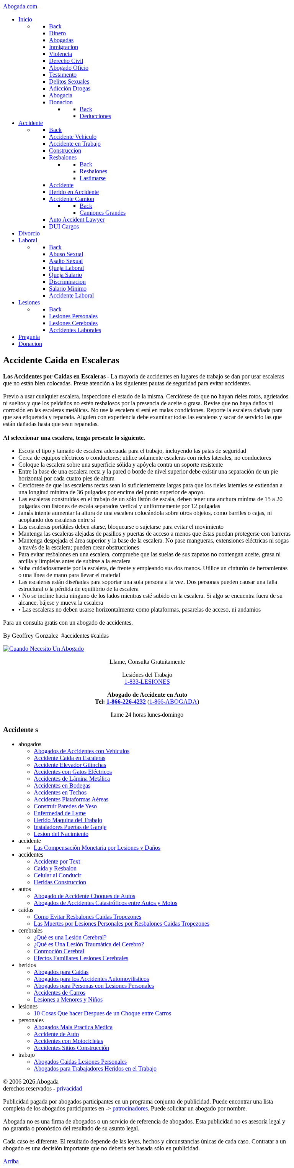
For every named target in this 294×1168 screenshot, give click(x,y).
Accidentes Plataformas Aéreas (71, 799)
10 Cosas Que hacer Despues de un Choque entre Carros (102, 1013)
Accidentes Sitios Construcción (71, 1048)
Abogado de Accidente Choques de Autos (84, 896)
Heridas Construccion (60, 882)
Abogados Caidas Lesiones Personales (80, 1061)
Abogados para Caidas (61, 972)
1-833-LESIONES (147, 681)
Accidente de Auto (56, 1034)
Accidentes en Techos (60, 792)
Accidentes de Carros (59, 992)
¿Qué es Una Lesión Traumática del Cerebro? (89, 944)
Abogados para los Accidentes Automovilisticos (91, 979)
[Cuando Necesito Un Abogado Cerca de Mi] (43, 648)
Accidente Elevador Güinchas (70, 765)
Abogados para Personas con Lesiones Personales (94, 985)
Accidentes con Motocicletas (68, 1041)
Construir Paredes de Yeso (65, 806)
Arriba (11, 1161)
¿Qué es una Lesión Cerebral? (70, 937)
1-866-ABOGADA (173, 701)
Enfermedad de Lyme (60, 813)
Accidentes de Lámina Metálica (72, 778)
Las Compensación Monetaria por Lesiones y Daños (97, 847)
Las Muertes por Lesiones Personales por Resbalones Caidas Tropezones (121, 923)
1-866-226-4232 (126, 701)
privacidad (69, 1088)
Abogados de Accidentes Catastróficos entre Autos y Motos (105, 903)
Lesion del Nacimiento (61, 834)
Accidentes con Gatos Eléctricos (73, 771)
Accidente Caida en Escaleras (69, 758)
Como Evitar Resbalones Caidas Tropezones (87, 916)
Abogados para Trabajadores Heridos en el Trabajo (95, 1068)
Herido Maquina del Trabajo (68, 820)
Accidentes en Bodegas (62, 785)
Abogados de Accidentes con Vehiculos (81, 751)
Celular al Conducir (57, 875)
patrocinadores (130, 1108)
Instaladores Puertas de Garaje (70, 827)
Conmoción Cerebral (59, 951)
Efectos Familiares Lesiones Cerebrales (81, 958)
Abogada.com (20, 6)
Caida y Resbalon (55, 868)
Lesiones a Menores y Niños (68, 999)
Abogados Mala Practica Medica (73, 1027)
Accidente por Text (57, 861)
